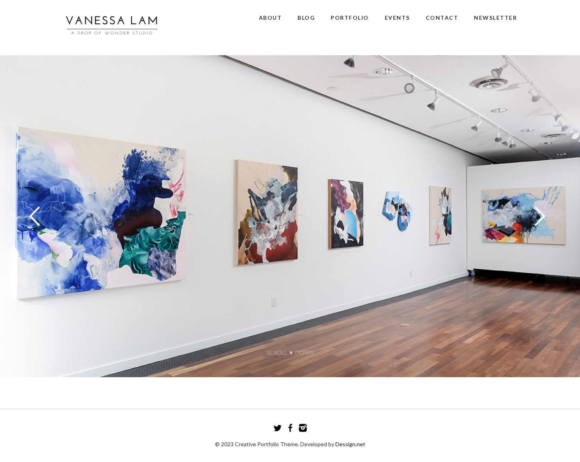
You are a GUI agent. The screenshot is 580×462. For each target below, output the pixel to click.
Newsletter (495, 17)
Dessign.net (350, 444)
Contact (442, 17)
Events (397, 17)
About (270, 17)
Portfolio (350, 17)
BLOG (306, 17)
